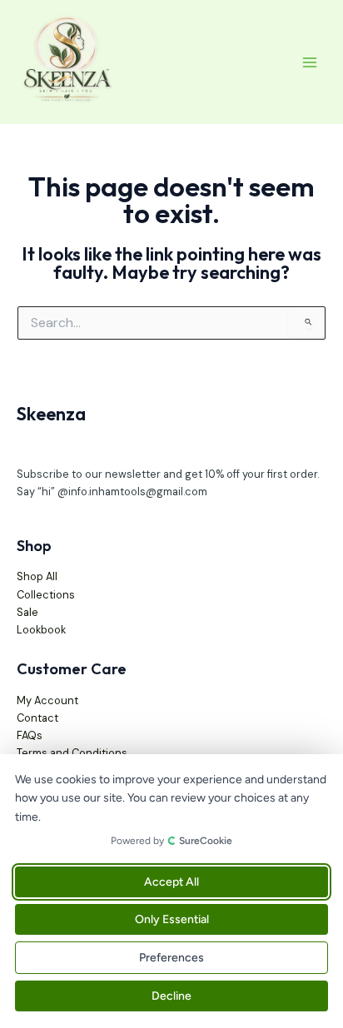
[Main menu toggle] (309, 61)
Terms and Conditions (72, 753)
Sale (27, 612)
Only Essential (172, 919)
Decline (171, 996)
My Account (47, 700)
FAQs (29, 735)
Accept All (171, 882)
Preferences (171, 958)
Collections (46, 595)
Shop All (37, 576)
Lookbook (41, 630)
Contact (37, 718)
